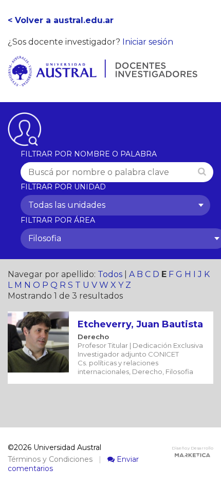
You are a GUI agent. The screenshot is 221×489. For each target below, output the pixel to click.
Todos (110, 274)
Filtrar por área (58, 220)
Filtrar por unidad (63, 186)
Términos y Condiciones (50, 459)
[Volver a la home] (102, 81)
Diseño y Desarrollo (192, 448)
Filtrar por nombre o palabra (89, 154)
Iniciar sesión (147, 42)
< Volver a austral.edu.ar (61, 20)
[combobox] (115, 205)
